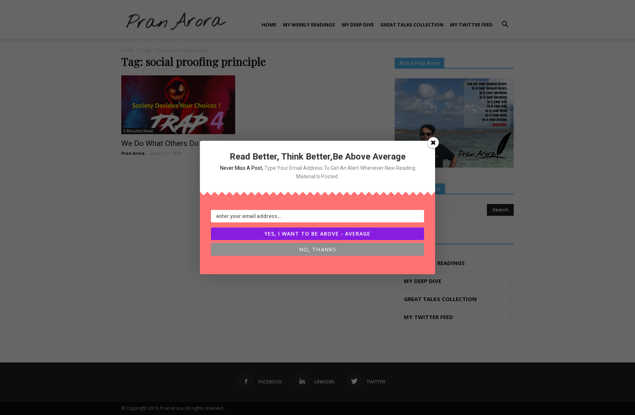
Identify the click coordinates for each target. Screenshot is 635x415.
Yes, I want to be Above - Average (317, 233)
